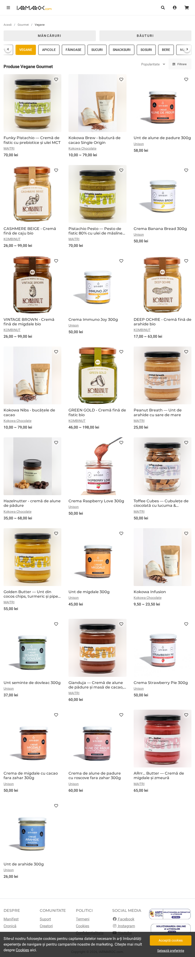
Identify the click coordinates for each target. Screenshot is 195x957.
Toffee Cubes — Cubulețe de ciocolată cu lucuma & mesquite (161, 503)
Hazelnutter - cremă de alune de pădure (32, 503)
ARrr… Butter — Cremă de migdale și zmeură (159, 775)
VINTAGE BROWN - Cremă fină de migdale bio (29, 321)
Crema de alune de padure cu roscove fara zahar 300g (94, 775)
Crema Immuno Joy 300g (93, 319)
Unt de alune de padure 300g (162, 138)
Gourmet (23, 24)
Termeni (82, 919)
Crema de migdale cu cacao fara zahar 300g (31, 775)
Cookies (82, 926)
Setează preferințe (170, 950)
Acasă (8, 24)
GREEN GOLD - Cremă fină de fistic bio (97, 412)
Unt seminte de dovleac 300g (32, 682)
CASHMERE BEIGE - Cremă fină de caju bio (30, 230)
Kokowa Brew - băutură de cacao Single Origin (94, 140)
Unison (139, 144)
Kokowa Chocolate (82, 148)
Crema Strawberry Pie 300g (161, 682)
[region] (97, 50)
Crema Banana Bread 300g (160, 228)
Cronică (10, 926)
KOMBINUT (12, 239)
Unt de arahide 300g (24, 864)
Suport (45, 919)
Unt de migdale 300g (89, 592)
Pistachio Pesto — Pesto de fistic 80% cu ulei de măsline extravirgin (95, 230)
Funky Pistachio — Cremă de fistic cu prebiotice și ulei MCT (32, 140)
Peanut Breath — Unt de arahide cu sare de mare (158, 412)
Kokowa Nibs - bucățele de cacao (29, 412)
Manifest (11, 919)
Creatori (46, 926)
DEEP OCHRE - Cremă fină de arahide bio (162, 321)
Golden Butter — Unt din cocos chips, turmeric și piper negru (32, 594)
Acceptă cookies (171, 940)
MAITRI (9, 148)
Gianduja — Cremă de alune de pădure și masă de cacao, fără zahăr (95, 684)
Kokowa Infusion (150, 592)
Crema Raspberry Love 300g (96, 501)
